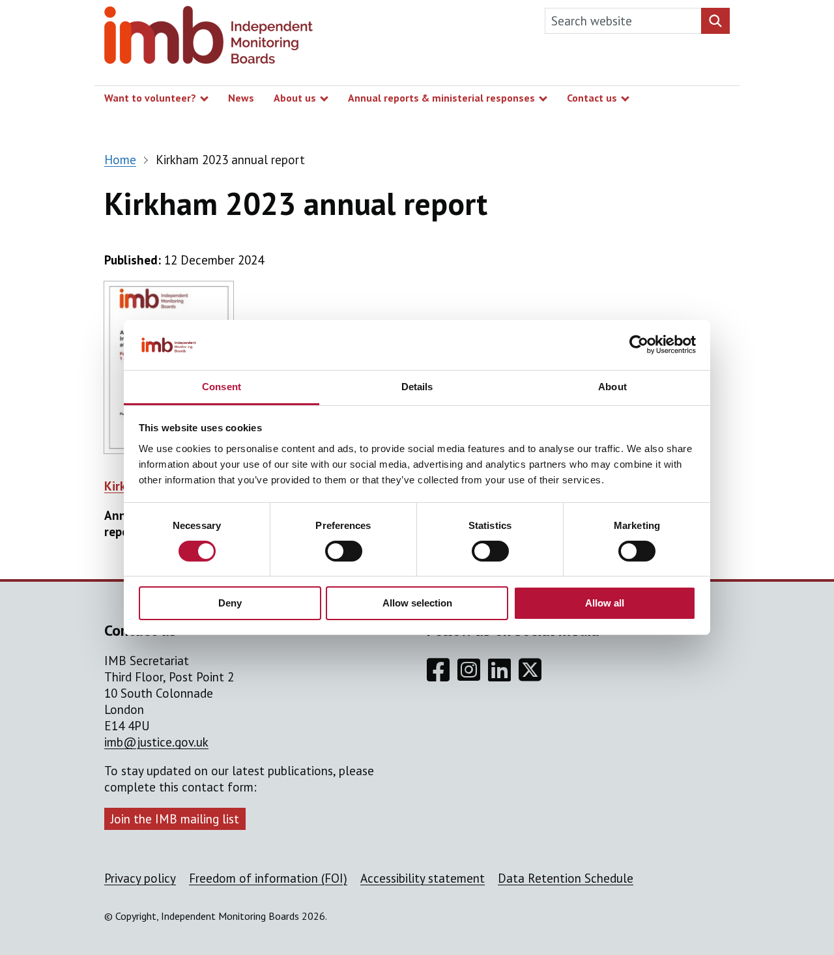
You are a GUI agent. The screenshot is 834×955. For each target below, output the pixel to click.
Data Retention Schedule (565, 878)
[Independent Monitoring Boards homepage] (208, 38)
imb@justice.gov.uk (156, 742)
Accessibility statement (422, 878)
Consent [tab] (221, 386)
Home (120, 159)
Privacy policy (140, 878)
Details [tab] (417, 386)
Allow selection (417, 602)
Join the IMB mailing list (175, 819)
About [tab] (612, 386)
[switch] (343, 551)
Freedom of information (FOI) (268, 878)
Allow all (604, 602)
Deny (230, 602)
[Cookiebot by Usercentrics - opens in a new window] (639, 344)
